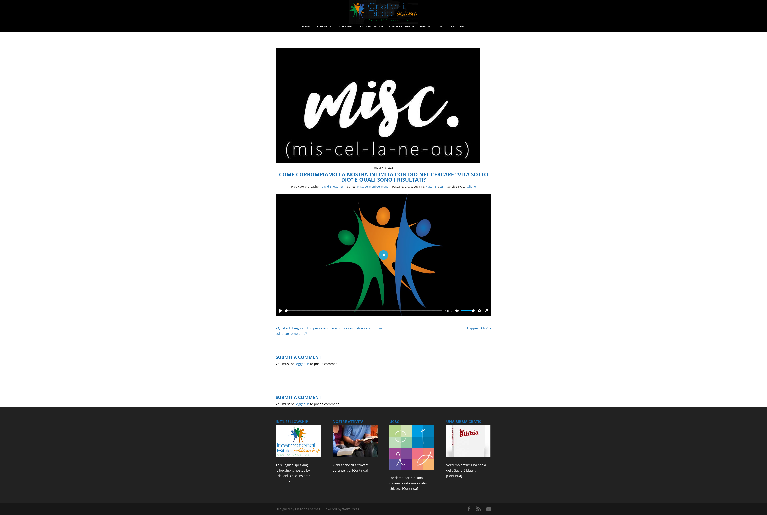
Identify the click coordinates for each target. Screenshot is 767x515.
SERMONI (425, 26)
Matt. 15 (431, 186)
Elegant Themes (307, 509)
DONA (440, 26)
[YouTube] (489, 509)
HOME (306, 26)
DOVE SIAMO (345, 26)
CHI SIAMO (321, 26)
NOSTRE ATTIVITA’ (400, 26)
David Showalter (332, 186)
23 (441, 186)
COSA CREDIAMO (369, 26)
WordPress (350, 509)
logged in (302, 364)
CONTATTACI (457, 26)
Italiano (471, 186)
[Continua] (360, 470)
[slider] (363, 311)
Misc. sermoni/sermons (372, 186)
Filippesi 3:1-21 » (479, 328)
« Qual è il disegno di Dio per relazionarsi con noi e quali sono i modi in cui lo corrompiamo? (329, 331)
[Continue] (283, 481)
